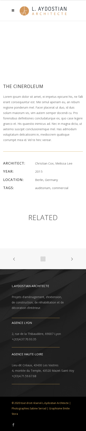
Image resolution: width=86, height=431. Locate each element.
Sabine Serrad (38, 408)
